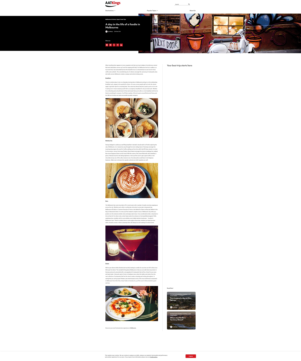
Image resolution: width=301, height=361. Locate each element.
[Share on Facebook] (110, 45)
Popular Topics (151, 10)
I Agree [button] (191, 356)
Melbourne (133, 328)
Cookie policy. (154, 357)
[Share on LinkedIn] (121, 45)
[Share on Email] (107, 45)
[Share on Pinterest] (117, 45)
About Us (193, 10)
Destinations (109, 10)
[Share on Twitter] (114, 45)
